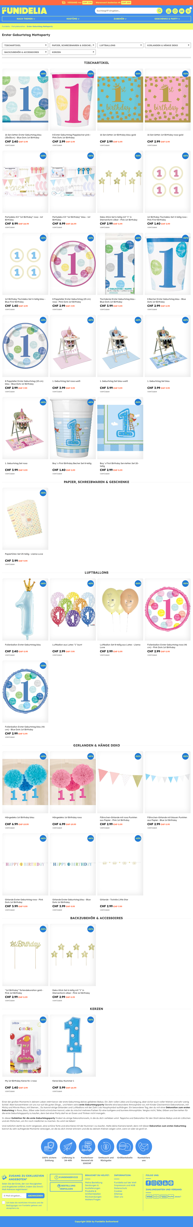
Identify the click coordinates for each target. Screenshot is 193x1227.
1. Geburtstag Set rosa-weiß (66, 381)
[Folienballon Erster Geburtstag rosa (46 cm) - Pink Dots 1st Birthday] (168, 609)
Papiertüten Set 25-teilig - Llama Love (24, 554)
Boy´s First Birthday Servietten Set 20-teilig (119, 464)
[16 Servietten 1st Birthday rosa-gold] (168, 99)
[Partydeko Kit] (25, 182)
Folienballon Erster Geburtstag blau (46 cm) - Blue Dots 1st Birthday (25, 728)
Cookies (118, 1191)
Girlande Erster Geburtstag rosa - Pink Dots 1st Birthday (24, 901)
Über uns (118, 1196)
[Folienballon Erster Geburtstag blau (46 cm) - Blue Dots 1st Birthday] (25, 691)
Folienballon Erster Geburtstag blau (23, 644)
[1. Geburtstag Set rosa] (25, 428)
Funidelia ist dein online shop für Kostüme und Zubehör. (24, 11)
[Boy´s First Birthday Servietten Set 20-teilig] (120, 428)
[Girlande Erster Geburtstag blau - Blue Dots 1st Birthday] (73, 864)
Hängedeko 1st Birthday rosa (67, 817)
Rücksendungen (93, 1196)
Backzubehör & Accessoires (21, 52)
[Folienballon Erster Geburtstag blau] (25, 609)
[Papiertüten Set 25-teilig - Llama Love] (25, 519)
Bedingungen (12, 1205)
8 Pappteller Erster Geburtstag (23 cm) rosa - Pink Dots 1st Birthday (71, 300)
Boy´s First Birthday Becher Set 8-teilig (71, 463)
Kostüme (72, 19)
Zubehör (119, 19)
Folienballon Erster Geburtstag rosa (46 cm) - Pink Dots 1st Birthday (167, 646)
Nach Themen (25, 19)
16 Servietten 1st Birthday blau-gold (118, 134)
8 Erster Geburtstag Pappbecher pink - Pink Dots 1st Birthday (71, 136)
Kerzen (56, 52)
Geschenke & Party (166, 19)
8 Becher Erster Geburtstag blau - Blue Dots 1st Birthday (166, 300)
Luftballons (107, 45)
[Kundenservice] (175, 11)
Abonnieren (35, 1195)
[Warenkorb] (188, 11)
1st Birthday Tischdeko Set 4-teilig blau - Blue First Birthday (25, 300)
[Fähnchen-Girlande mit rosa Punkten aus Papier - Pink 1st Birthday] (120, 782)
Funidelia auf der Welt (125, 1182)
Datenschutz (120, 1188)
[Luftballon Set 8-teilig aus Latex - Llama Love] (120, 609)
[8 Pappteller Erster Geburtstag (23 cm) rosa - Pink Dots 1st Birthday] (73, 264)
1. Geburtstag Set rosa (16, 463)
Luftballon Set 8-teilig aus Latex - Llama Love (120, 646)
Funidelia (6, 26)
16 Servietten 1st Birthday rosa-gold (165, 134)
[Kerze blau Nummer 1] (73, 1046)
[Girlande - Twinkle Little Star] (120, 864)
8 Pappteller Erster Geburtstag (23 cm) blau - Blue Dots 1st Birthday (24, 382)
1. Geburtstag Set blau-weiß (114, 381)
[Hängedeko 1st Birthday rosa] (73, 782)
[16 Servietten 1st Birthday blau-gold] (120, 99)
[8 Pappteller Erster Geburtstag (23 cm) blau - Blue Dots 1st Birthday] (25, 346)
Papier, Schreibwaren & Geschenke (73, 45)
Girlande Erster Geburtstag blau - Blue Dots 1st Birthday (71, 901)
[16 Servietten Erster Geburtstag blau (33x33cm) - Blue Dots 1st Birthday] (25, 99)
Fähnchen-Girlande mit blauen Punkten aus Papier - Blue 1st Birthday (167, 818)
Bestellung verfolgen (68, 1187)
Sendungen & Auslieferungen (92, 1186)
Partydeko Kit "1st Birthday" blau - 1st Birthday (71, 218)
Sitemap (118, 1193)
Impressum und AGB (124, 1185)
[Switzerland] (148, 1183)
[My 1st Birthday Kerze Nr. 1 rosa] (25, 1046)
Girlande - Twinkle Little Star (114, 899)
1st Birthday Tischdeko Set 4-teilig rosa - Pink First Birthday (167, 218)
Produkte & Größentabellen (93, 1192)
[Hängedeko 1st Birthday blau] (25, 782)
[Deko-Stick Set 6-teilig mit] (120, 182)
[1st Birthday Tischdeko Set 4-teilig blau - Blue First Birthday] (25, 264)
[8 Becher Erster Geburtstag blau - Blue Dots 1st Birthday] (168, 264)
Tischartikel (12, 45)
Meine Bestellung (93, 1182)
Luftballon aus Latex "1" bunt (67, 644)
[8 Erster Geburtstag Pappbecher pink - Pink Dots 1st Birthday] (73, 99)
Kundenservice (68, 1177)
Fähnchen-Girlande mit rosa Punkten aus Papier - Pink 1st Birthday (118, 818)
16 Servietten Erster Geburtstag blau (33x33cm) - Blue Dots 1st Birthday (23, 136)
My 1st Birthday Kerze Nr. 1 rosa (21, 1080)
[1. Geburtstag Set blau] (168, 346)
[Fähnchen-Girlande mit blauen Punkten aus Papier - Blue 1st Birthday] (168, 782)
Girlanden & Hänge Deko (162, 45)
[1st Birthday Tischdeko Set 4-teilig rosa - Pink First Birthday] (168, 182)
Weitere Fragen (93, 1199)
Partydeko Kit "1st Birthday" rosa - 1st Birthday (24, 218)
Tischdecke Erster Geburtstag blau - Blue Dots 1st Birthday (118, 300)
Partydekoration (18, 26)
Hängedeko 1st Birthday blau (19, 817)
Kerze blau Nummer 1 (63, 1080)
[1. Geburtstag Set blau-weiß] (120, 346)
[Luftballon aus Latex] (73, 609)
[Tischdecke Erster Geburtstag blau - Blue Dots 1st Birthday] (120, 264)
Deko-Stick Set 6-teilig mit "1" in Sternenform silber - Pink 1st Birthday (118, 218)
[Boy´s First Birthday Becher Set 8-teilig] (73, 428)
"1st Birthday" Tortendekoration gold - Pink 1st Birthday (24, 991)
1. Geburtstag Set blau (158, 381)
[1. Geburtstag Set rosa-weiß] (73, 346)
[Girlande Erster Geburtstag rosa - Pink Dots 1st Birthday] (25, 864)
